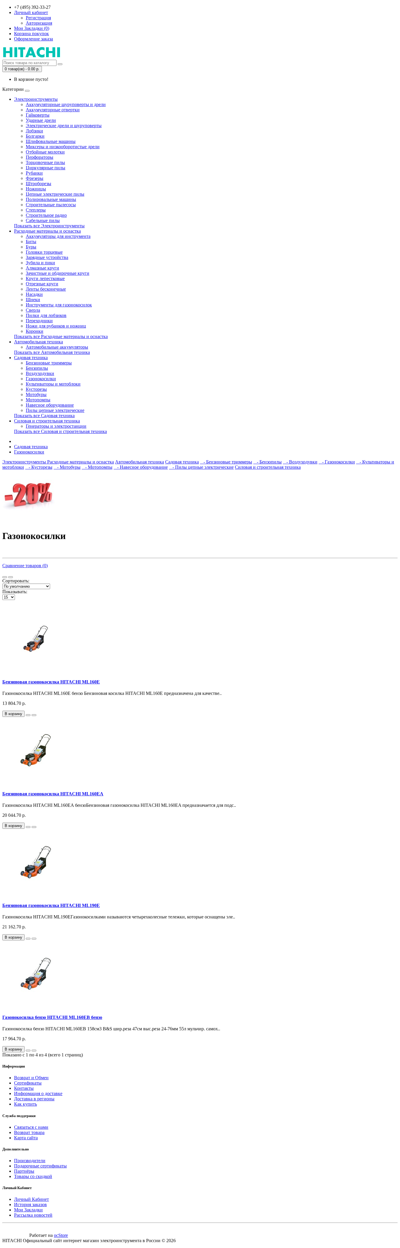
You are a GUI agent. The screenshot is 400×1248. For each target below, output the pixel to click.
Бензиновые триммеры (49, 362)
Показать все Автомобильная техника (52, 352)
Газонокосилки (41, 378)
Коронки (34, 331)
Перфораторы (39, 157)
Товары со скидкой (33, 1176)
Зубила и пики (40, 262)
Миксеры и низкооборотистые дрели (63, 146)
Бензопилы (37, 368)
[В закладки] (28, 715)
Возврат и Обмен (31, 1077)
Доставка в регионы (34, 1098)
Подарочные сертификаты (40, 1165)
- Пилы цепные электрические (201, 467)
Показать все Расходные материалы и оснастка (61, 336)
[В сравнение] (34, 715)
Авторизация (39, 23)
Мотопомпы (38, 399)
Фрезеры (34, 178)
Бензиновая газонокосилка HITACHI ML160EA (52, 793)
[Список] (4, 577)
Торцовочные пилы (45, 162)
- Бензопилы (267, 461)
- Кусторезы (38, 467)
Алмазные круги (42, 267)
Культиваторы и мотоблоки (53, 383)
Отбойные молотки (45, 151)
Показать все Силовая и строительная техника (60, 431)
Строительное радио (46, 215)
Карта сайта (26, 1137)
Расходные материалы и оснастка (47, 231)
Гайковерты (37, 114)
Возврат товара (29, 1132)
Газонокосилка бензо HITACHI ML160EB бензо (52, 1017)
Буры (31, 246)
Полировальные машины (51, 199)
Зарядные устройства (47, 257)
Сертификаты (28, 1082)
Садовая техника (31, 357)
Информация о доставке (38, 1093)
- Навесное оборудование (141, 467)
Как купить (25, 1104)
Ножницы (36, 188)
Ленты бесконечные (46, 289)
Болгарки (35, 136)
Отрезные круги (42, 283)
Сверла (33, 310)
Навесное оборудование (50, 405)
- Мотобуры (67, 467)
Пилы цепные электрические (55, 410)
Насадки (34, 294)
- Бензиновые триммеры (226, 461)
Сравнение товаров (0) (25, 565)
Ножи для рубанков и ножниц (56, 325)
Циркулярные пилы (45, 167)
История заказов (30, 1204)
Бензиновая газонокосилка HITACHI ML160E (51, 681)
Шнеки (33, 299)
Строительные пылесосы (51, 204)
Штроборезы (38, 183)
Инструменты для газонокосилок (59, 304)
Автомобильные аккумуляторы (57, 347)
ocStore (61, 1235)
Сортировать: (15, 580)
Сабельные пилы (43, 220)
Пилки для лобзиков (46, 315)
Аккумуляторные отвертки (53, 109)
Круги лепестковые (45, 278)
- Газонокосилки (337, 461)
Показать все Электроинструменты (49, 225)
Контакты (24, 1088)
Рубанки (34, 173)
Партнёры (24, 1171)
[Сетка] (10, 577)
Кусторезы (36, 389)
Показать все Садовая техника (44, 415)
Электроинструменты (36, 99)
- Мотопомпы (97, 467)
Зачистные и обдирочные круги (57, 273)
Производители (29, 1160)
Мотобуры (36, 394)
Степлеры (36, 209)
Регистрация (38, 17)
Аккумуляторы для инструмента (58, 236)
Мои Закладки (28, 1209)
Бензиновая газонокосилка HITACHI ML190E (51, 905)
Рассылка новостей (33, 1215)
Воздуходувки (40, 373)
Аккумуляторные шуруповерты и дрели (66, 104)
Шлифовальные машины (51, 141)
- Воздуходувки (300, 461)
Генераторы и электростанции (56, 426)
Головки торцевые (44, 252)
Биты (31, 241)
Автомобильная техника (38, 341)
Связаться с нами (31, 1127)
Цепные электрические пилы (55, 194)
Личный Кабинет (31, 1199)
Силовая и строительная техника (47, 420)
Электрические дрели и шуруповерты (64, 125)
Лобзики (34, 130)
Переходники (39, 320)
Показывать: (14, 591)
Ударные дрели (41, 120)
